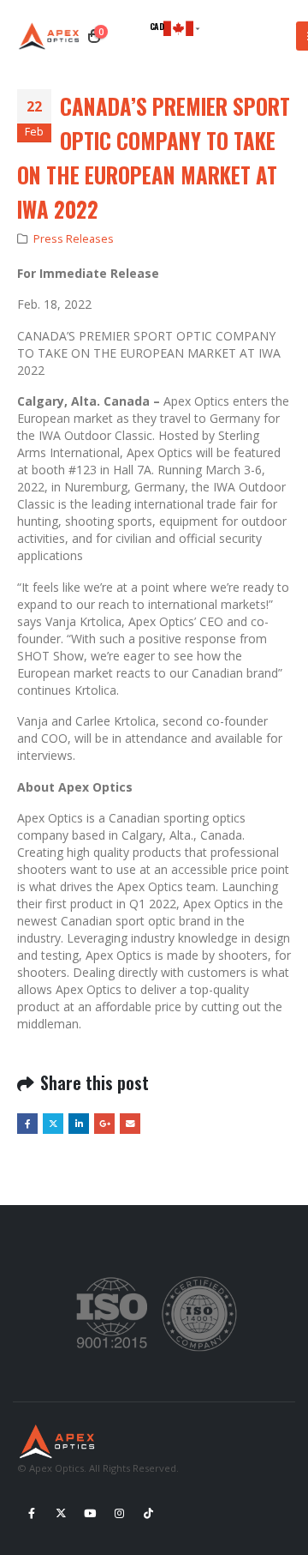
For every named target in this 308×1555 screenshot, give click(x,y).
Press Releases (73, 239)
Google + (104, 1123)
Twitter (53, 1123)
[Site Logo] (51, 36)
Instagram (119, 1513)
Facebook (27, 1123)
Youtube (90, 1513)
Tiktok (148, 1513)
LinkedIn (78, 1123)
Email (130, 1123)
